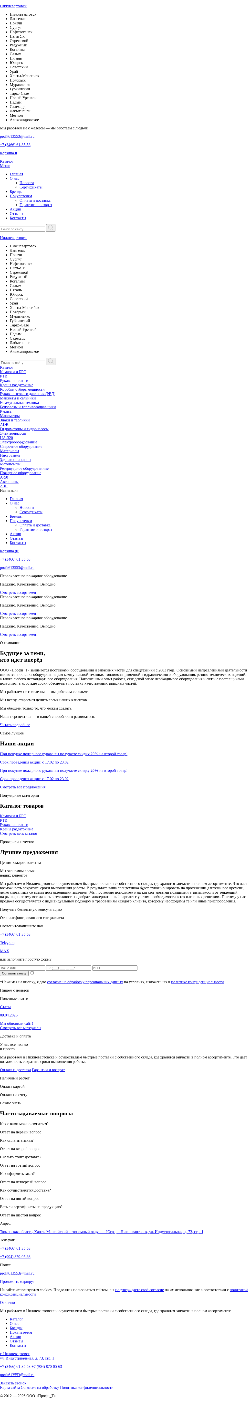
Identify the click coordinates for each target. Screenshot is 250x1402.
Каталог (6, 367)
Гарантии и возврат (36, 205)
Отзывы (16, 213)
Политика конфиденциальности (87, 1387)
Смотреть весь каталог (19, 833)
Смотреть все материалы (20, 1028)
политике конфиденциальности (197, 982)
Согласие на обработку (40, 1387)
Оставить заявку (14, 973)
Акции (15, 209)
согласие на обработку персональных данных (85, 982)
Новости (27, 183)
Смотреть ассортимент (19, 592)
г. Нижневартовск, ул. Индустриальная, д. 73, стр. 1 (27, 1356)
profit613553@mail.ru (17, 1273)
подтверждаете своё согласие (139, 1290)
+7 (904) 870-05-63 (15, 1257)
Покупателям (21, 196)
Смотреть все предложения (22, 787)
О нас (14, 178)
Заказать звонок (13, 1383)
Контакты (18, 218)
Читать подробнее (15, 725)
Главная (16, 174)
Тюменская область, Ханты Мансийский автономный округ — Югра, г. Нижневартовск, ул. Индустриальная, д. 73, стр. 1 (101, 1232)
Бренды (16, 191)
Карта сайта (10, 1387)
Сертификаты (31, 187)
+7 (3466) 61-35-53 (15, 934)
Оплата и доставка (35, 200)
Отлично (7, 1302)
